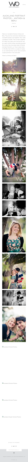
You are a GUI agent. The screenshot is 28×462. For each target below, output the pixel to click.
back (14, 12)
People (14, 23)
